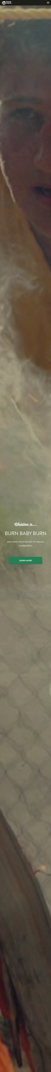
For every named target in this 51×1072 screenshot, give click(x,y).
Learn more (25, 560)
